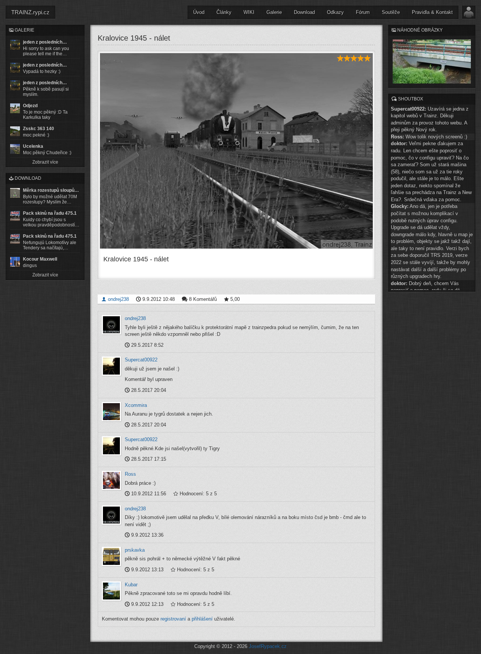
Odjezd (30, 105)
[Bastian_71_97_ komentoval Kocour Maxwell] (15, 262)
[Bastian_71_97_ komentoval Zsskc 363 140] (15, 131)
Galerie (274, 12)
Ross (130, 474)
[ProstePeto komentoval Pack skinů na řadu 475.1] (15, 239)
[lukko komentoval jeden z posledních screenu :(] (15, 68)
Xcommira (136, 405)
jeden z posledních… (45, 42)
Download (304, 12)
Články (223, 12)
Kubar (131, 584)
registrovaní (173, 619)
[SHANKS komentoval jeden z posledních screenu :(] (15, 45)
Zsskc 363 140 (38, 128)
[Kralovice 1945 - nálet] (236, 151)
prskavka (135, 550)
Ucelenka (33, 146)
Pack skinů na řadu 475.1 (50, 213)
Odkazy (335, 12)
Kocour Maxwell (40, 259)
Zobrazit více (45, 162)
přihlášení (202, 619)
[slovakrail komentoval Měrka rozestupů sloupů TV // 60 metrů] (15, 193)
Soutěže (391, 12)
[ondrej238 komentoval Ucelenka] (15, 149)
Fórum (363, 12)
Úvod (198, 12)
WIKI (249, 12)
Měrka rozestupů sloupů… (51, 190)
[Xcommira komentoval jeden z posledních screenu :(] (15, 85)
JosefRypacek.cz (268, 646)
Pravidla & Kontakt (432, 12)
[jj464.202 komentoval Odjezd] (15, 108)
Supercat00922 (141, 360)
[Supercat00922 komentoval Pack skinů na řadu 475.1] (15, 216)
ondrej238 (117, 299)
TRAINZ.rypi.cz (30, 12)
